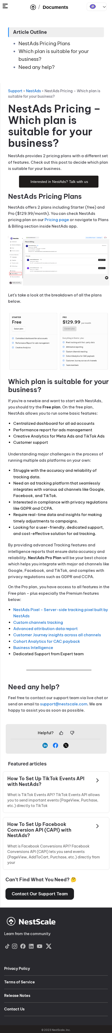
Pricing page (57, 219)
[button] (39, 894)
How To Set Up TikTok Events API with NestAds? (45, 781)
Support (15, 91)
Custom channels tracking (38, 622)
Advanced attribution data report (45, 628)
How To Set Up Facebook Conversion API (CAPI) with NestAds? (39, 830)
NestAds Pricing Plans (44, 43)
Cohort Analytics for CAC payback (46, 641)
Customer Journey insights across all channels (57, 634)
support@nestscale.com (63, 703)
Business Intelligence (33, 647)
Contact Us (14, 1009)
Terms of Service (19, 982)
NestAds (97, 7)
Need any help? (36, 67)
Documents (55, 7)
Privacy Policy (17, 968)
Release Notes (17, 995)
